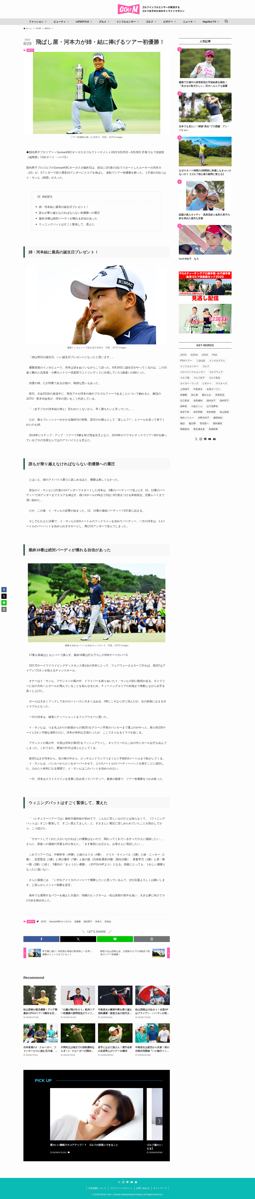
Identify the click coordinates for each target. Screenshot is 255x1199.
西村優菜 (217, 423)
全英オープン (213, 389)
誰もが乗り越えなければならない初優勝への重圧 (69, 212)
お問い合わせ (143, 1188)
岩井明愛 (197, 412)
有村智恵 (211, 412)
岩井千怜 (184, 412)
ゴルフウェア (216, 372)
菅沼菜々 (204, 423)
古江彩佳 (184, 400)
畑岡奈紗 (217, 417)
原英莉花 (219, 395)
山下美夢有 (212, 406)
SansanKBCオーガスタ (60, 921)
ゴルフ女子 (199, 377)
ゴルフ (205, 366)
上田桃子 (184, 389)
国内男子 (88, 921)
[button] (41, 939)
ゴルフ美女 (214, 377)
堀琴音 (183, 406)
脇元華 (192, 423)
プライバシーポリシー (121, 1188)
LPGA (205, 355)
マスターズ (221, 383)
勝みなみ (206, 395)
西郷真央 (184, 429)
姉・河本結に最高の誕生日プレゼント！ (64, 206)
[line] (205, 439)
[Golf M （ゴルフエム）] (152, 9)
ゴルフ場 (184, 377)
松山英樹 (224, 412)
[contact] (214, 439)
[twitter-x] (196, 439)
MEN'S (30, 50)
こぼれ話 (200, 360)
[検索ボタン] (226, 21)
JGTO (43, 921)
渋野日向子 (203, 417)
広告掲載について (97, 1188)
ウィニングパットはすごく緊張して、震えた (66, 224)
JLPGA (194, 355)
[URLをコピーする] (152, 939)
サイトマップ (160, 1188)
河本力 (98, 921)
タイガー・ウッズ (189, 383)
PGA (214, 355)
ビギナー (206, 383)
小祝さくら (196, 406)
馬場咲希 (213, 429)
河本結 (108, 921)
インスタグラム (217, 360)
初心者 (194, 395)
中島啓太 (197, 389)
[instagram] (200, 439)
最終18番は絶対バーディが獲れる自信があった (68, 218)
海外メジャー (187, 417)
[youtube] (209, 439)
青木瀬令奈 (199, 429)
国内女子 (211, 400)
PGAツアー (186, 360)
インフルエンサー (189, 366)
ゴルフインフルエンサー (192, 372)
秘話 (182, 423)
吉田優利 (197, 400)
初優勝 (77, 921)
